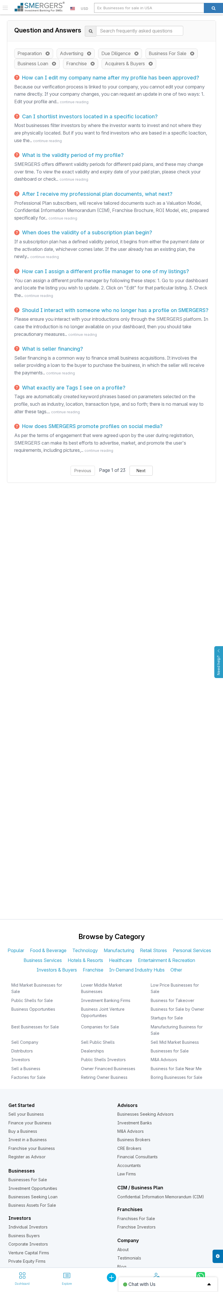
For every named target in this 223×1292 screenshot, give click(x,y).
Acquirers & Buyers (126, 63)
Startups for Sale (167, 1017)
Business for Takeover (172, 1000)
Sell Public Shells (98, 1042)
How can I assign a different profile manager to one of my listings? (105, 271)
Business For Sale (169, 53)
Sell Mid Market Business (175, 1042)
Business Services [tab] (43, 960)
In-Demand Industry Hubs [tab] (137, 970)
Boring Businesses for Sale (176, 1077)
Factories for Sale (28, 1077)
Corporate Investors (28, 1244)
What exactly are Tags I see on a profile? (73, 388)
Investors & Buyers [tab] (57, 970)
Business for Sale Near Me (176, 1068)
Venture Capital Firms (28, 1252)
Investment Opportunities (32, 1188)
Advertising (73, 53)
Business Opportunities (33, 1009)
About (123, 1249)
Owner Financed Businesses (108, 1068)
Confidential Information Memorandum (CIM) (160, 1196)
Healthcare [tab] (120, 960)
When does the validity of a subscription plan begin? (86, 232)
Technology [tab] (85, 950)
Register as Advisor (27, 1156)
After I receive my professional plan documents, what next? (96, 194)
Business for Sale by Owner (177, 1009)
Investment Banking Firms (105, 1000)
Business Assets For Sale (32, 1205)
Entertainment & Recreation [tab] (166, 960)
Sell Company (24, 1042)
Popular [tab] (16, 950)
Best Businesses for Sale (35, 1026)
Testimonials (129, 1257)
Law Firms (126, 1173)
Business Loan (34, 63)
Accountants (129, 1165)
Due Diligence (117, 53)
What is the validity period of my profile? (72, 155)
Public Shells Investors (103, 1059)
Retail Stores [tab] (153, 950)
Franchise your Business (31, 1148)
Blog (121, 1266)
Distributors (22, 1050)
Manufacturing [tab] (119, 950)
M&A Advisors (164, 1059)
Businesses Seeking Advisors (145, 1114)
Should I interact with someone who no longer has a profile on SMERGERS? (114, 310)
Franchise (78, 63)
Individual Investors (28, 1226)
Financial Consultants (137, 1156)
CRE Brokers (129, 1148)
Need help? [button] (218, 665)
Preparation (31, 53)
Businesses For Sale (27, 1179)
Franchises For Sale (136, 1218)
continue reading (74, 102)
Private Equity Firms (27, 1261)
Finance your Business (29, 1122)
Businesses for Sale (170, 1050)
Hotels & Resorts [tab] (85, 960)
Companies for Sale (100, 1026)
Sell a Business (25, 1068)
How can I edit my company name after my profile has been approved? (110, 78)
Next (140, 470)
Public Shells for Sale (32, 1000)
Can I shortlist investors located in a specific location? (89, 116)
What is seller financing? (52, 349)
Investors (20, 1059)
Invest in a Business (27, 1139)
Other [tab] (176, 970)
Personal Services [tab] (192, 950)
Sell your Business (26, 1114)
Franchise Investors (136, 1226)
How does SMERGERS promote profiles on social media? (92, 426)
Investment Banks (134, 1122)
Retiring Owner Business (104, 1077)
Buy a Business (22, 1131)
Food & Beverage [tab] (48, 950)
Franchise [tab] (93, 970)
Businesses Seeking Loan (32, 1196)
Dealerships (92, 1050)
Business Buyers (24, 1235)
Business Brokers (133, 1139)
